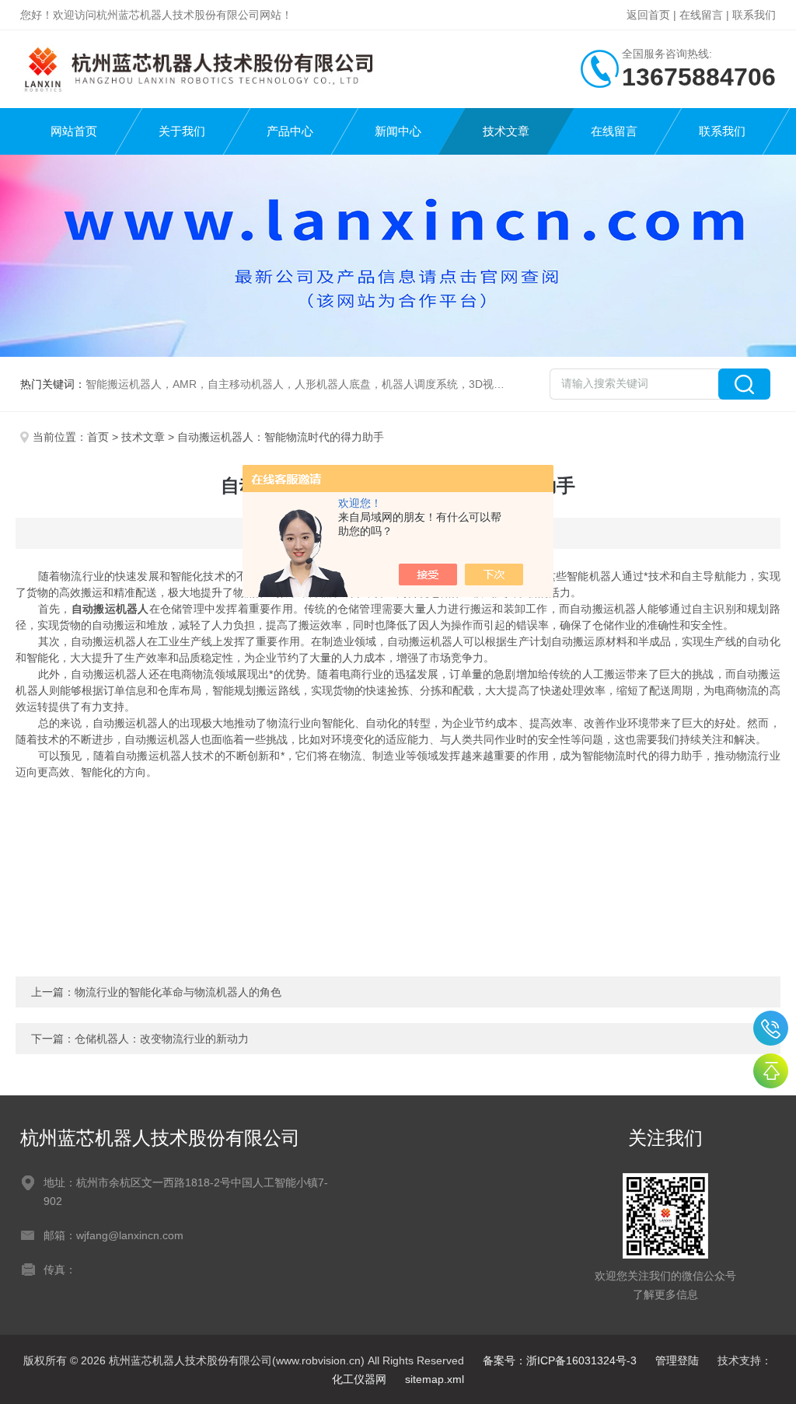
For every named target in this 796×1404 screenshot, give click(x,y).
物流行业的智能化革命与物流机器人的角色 (178, 992)
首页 (98, 437)
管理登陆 (677, 1360)
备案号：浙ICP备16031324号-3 (560, 1360)
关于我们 (182, 131)
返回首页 (648, 15)
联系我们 (754, 15)
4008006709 (770, 1028)
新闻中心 (398, 131)
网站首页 (74, 131)
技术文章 (506, 131)
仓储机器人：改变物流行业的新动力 (162, 1038)
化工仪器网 (359, 1379)
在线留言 (701, 15)
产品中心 (290, 131)
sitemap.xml (434, 1379)
